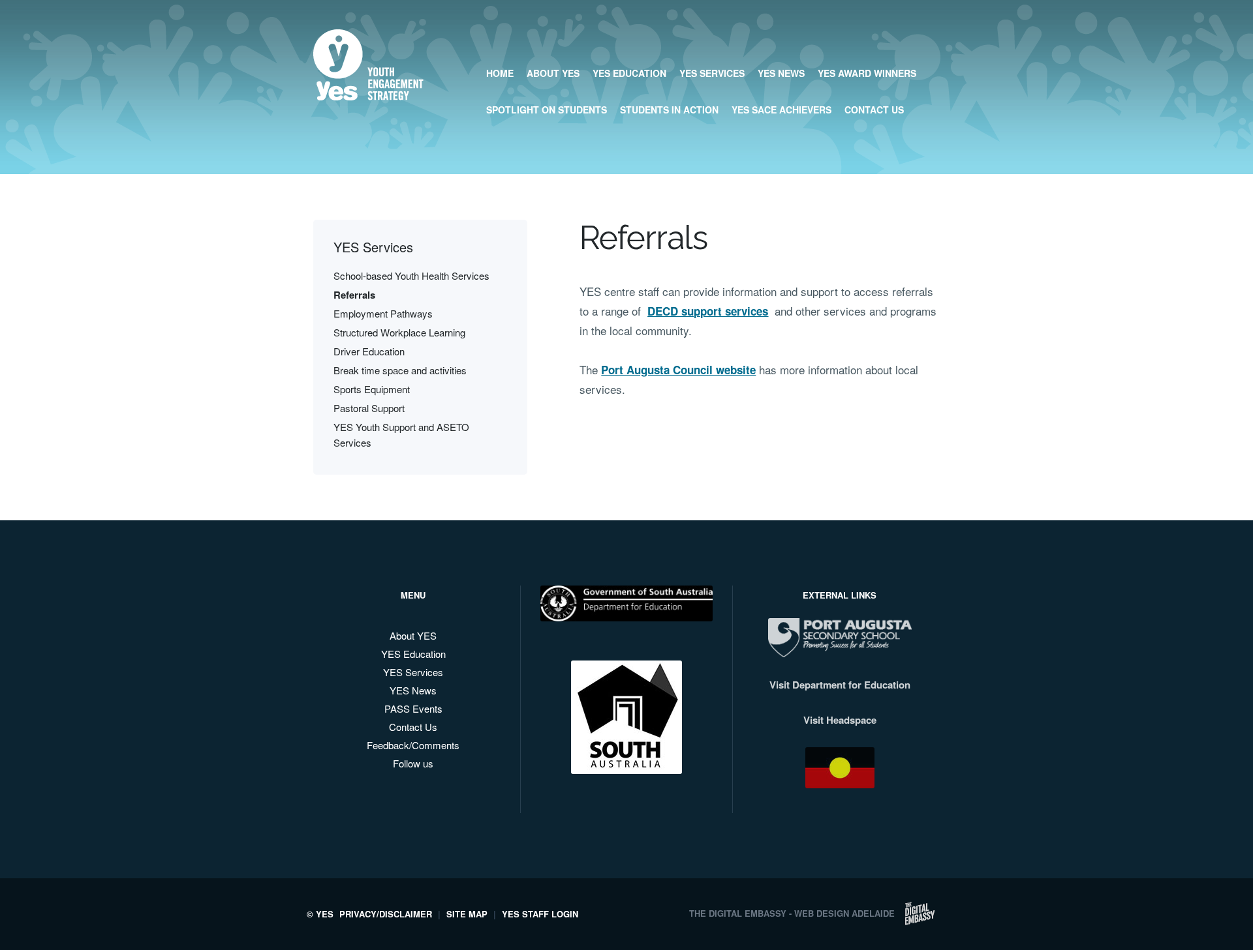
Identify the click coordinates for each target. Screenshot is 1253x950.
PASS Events (413, 708)
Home (500, 73)
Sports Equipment (371, 389)
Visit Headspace (839, 720)
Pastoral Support (369, 408)
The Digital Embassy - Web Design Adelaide (792, 913)
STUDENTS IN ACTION (669, 109)
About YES (413, 635)
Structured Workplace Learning (399, 332)
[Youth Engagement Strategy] (368, 90)
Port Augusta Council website (678, 370)
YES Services (712, 73)
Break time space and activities (400, 370)
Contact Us (874, 109)
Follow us (413, 763)
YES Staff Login (540, 914)
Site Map (466, 914)
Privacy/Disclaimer (385, 914)
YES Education (629, 73)
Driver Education (369, 351)
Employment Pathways (383, 313)
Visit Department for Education (839, 684)
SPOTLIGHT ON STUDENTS (546, 109)
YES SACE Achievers (781, 109)
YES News (781, 73)
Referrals (354, 295)
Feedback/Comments (413, 745)
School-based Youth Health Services (411, 275)
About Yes (553, 73)
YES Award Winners (867, 73)
